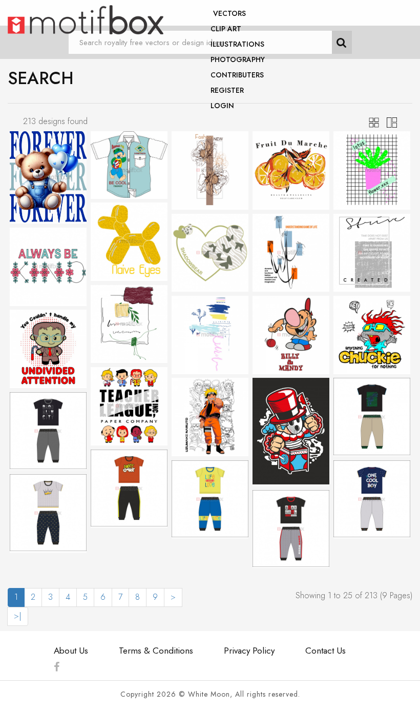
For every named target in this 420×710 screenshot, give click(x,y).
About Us (71, 650)
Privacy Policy (249, 650)
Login (222, 105)
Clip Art (226, 29)
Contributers (237, 75)
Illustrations (237, 44)
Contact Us (325, 650)
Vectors (229, 13)
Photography (238, 59)
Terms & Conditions (156, 650)
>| (18, 616)
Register (227, 90)
